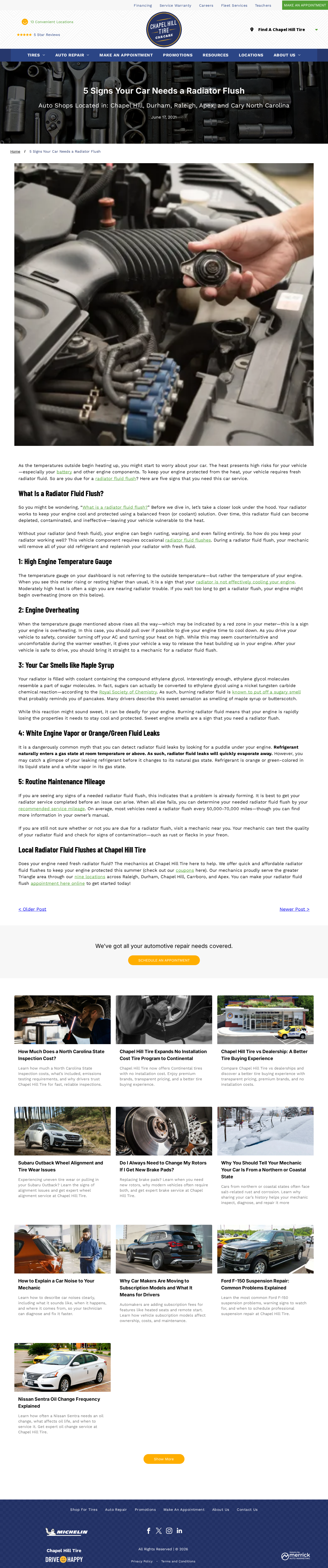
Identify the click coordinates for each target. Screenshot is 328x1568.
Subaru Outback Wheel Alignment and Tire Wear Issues (60, 1166)
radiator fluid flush (115, 478)
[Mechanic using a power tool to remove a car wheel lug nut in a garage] (164, 1019)
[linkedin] (179, 1531)
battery (64, 471)
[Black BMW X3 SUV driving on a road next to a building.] (164, 1249)
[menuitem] (143, 5)
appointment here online (58, 883)
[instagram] (169, 1531)
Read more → (33, 1094)
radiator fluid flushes (188, 540)
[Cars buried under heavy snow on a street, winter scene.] (265, 1131)
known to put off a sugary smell (266, 691)
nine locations (90, 876)
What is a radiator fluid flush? (115, 507)
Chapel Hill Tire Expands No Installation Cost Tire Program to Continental (163, 1055)
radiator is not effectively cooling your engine (245, 581)
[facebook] (148, 1531)
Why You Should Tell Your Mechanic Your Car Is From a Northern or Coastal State (263, 1169)
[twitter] (158, 1531)
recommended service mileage (51, 808)
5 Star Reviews (47, 35)
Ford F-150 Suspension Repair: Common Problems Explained (255, 1284)
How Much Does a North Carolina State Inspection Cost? (61, 1055)
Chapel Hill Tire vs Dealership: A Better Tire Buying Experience (264, 1055)
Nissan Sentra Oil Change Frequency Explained (59, 1402)
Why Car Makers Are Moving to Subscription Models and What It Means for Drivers (156, 1287)
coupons (185, 870)
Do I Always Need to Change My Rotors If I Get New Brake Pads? (163, 1166)
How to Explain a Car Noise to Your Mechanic (56, 1284)
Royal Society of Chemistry (128, 691)
